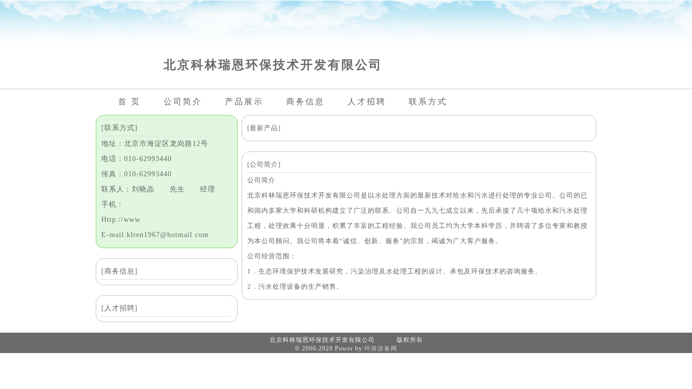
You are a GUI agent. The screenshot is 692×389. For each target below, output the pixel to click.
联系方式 (428, 101)
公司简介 (183, 101)
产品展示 (244, 101)
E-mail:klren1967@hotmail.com (155, 235)
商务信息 (305, 101)
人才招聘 (367, 101)
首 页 (129, 101)
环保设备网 (380, 348)
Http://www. (121, 219)
